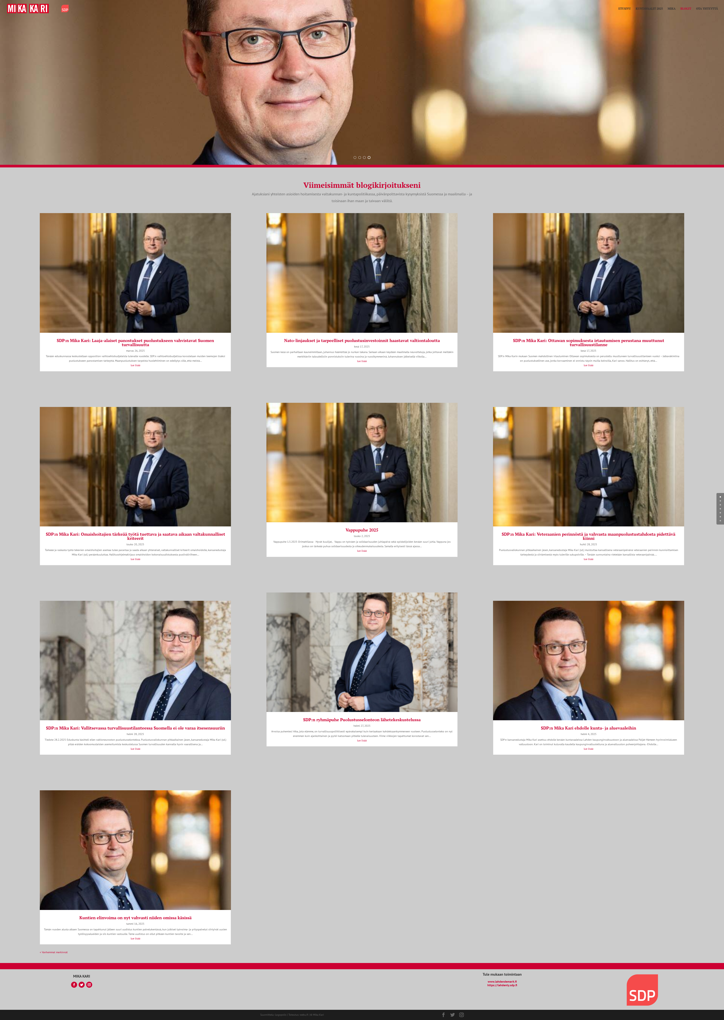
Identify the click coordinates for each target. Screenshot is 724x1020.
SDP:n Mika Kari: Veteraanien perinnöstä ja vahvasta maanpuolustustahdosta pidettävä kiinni (588, 536)
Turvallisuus (270, 125)
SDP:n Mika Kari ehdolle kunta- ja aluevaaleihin (588, 728)
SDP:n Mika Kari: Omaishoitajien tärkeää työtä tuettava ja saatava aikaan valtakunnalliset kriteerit (135, 536)
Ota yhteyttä (707, 8)
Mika (672, 8)
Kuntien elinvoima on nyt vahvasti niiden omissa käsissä (135, 917)
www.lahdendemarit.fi (502, 981)
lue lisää (135, 365)
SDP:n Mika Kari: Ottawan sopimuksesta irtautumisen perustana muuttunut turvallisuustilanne (588, 342)
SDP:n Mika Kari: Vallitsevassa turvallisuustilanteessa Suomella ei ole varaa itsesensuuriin (135, 728)
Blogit (685, 8)
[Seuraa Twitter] (82, 985)
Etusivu (624, 8)
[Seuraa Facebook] (74, 985)
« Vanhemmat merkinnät (54, 952)
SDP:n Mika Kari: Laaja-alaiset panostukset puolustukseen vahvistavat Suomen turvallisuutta (135, 342)
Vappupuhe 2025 (362, 530)
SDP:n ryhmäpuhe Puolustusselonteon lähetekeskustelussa (362, 719)
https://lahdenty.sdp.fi (502, 985)
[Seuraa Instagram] (89, 985)
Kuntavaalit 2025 (649, 8)
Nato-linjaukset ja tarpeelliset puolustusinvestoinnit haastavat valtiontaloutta (362, 340)
